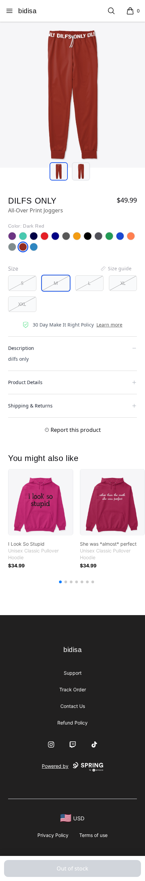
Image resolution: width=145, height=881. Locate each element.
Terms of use (93, 835)
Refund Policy (72, 723)
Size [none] (13, 268)
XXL (22, 304)
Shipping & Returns (30, 405)
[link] (40, 502)
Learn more (109, 324)
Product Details (25, 382)
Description (21, 348)
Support (73, 673)
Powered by (55, 766)
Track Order (72, 689)
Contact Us (72, 706)
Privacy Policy (52, 835)
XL (122, 283)
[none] (116, 268)
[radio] (22, 283)
